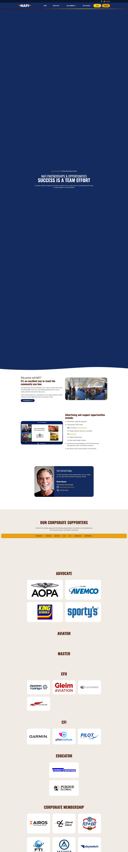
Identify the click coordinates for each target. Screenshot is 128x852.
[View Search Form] (101, 1)
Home (45, 6)
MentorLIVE (73, 434)
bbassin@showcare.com (67, 487)
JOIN (97, 6)
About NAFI (57, 171)
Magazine (81, 428)
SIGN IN (106, 6)
